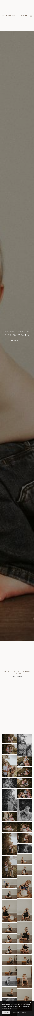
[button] (31, 15)
